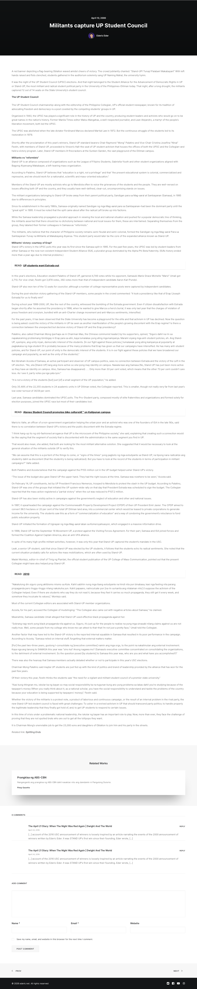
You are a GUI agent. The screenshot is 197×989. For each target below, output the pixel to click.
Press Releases (137, 5)
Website (134, 923)
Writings (122, 5)
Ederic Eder (102, 35)
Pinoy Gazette (23, 787)
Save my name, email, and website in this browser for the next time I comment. (55, 939)
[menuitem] (85, 5)
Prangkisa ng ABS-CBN (31, 777)
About (95, 5)
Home (85, 5)
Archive (153, 5)
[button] (165, 5)
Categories (107, 5)
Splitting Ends (33, 732)
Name (16, 923)
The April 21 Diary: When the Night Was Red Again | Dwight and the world (70, 826)
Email (75, 923)
